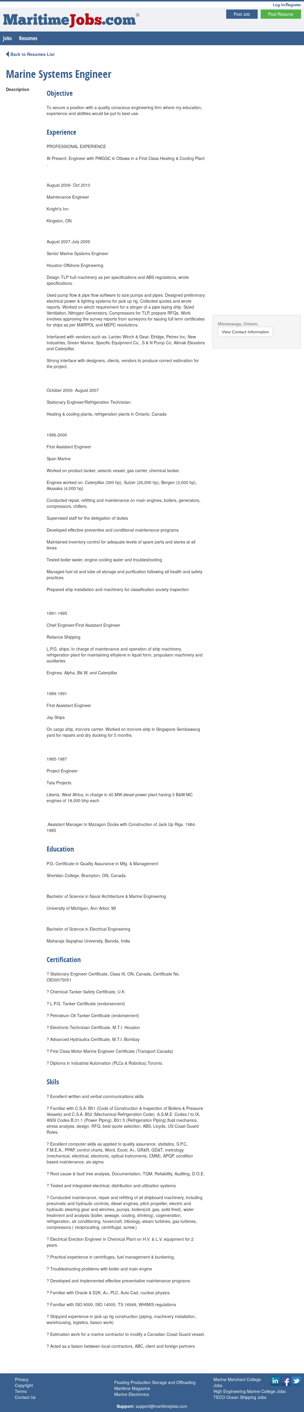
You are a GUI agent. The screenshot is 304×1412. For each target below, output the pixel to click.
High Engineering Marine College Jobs (249, 1391)
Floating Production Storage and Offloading (155, 1382)
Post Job (242, 14)
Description (17, 89)
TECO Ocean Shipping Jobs (239, 1397)
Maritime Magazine (132, 1388)
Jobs (7, 38)
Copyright (24, 1385)
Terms (21, 1391)
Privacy (21, 1379)
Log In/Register (287, 4)
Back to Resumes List (32, 54)
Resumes (28, 38)
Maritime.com (71, 21)
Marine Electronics (131, 1394)
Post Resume (280, 14)
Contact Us (25, 1397)
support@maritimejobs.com (161, 1406)
